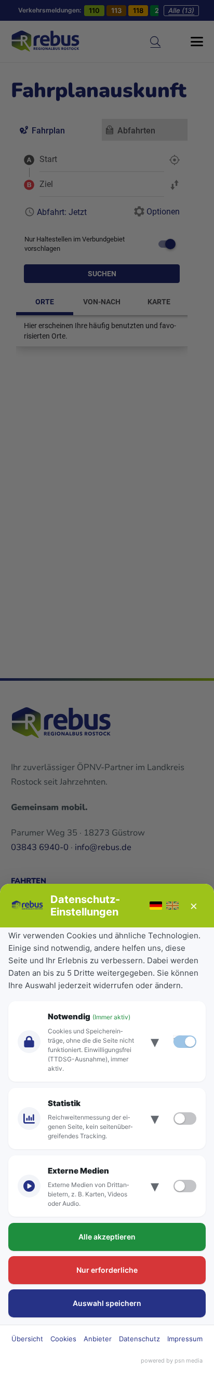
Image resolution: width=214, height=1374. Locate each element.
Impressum (185, 1339)
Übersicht (27, 1339)
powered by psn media (172, 1360)
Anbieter (98, 1339)
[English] (172, 905)
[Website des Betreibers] (27, 905)
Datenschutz (139, 1339)
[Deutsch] (156, 905)
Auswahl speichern (107, 1303)
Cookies (63, 1339)
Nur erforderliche (107, 1269)
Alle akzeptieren (107, 1236)
